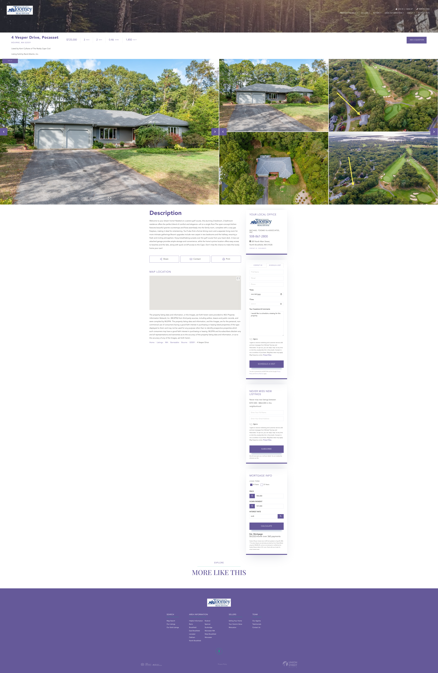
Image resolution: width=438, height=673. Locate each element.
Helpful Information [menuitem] (196, 621)
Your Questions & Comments (259, 309)
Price (251, 491)
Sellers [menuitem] (364, 13)
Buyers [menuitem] (376, 13)
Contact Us (253, 248)
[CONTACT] (417, 40)
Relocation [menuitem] (232, 627)
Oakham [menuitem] (192, 637)
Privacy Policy (267, 355)
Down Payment (255, 501)
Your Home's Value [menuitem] (235, 624)
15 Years (266, 484)
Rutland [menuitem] (207, 621)
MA (166, 342)
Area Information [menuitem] (393, 13)
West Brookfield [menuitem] (210, 634)
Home (151, 342)
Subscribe (266, 449)
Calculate (266, 526)
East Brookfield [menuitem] (194, 631)
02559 (192, 342)
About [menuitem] (410, 13)
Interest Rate (255, 512)
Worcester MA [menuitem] (210, 631)
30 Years (256, 484)
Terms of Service (259, 373)
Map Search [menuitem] (171, 621)
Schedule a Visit (275, 265)
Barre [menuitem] (191, 624)
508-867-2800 (258, 236)
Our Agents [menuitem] (256, 621)
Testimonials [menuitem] (256, 624)
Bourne (184, 342)
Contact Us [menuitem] (424, 13)
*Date (251, 290)
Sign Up (409, 9)
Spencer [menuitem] (208, 624)
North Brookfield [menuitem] (195, 641)
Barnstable (174, 342)
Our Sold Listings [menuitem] (173, 627)
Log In (400, 9)
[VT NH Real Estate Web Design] (290, 664)
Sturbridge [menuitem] (208, 627)
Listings (160, 342)
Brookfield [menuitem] (192, 627)
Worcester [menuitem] (208, 637)
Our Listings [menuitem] (171, 624)
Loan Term (254, 481)
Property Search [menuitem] (348, 13)
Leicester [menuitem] (192, 634)
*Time (251, 299)
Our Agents (262, 248)
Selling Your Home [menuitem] (235, 621)
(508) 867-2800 (424, 9)
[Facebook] (219, 651)
